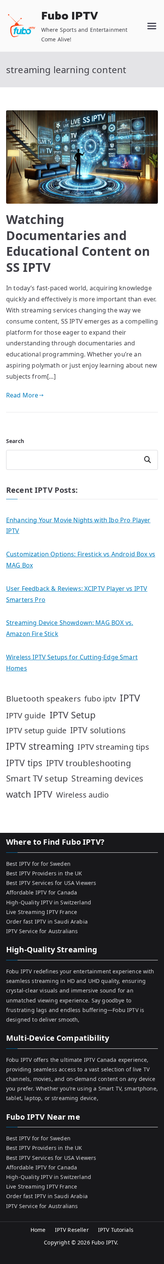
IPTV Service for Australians (42, 931)
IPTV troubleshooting (88, 763)
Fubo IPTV (69, 16)
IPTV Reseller (72, 1229)
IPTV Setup (73, 714)
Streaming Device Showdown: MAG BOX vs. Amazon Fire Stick (69, 628)
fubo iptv (100, 698)
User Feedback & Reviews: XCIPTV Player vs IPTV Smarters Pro (76, 594)
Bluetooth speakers (43, 698)
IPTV (130, 697)
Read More (22, 395)
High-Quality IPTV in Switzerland (48, 902)
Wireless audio (82, 795)
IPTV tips (24, 763)
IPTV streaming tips (113, 746)
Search (15, 441)
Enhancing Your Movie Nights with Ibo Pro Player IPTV (78, 525)
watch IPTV (29, 794)
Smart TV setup (37, 778)
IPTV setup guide (36, 730)
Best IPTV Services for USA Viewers (51, 882)
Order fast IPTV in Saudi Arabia (47, 921)
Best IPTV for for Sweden (38, 863)
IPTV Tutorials (115, 1229)
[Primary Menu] (152, 26)
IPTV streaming (40, 746)
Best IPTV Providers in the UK (44, 873)
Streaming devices (107, 778)
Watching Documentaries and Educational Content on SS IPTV (78, 243)
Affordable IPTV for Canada (41, 892)
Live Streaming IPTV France (41, 912)
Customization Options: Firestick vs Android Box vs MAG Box (80, 559)
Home (38, 1229)
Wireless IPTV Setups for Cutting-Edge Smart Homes (72, 662)
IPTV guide (26, 715)
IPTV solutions (97, 730)
